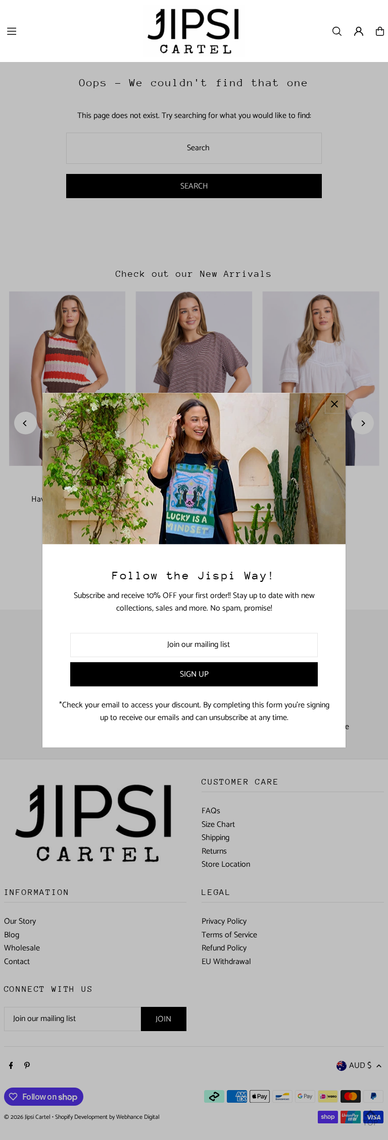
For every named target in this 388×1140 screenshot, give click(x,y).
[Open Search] (337, 31)
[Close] (334, 404)
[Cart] (380, 31)
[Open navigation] (69, 31)
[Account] (358, 31)
